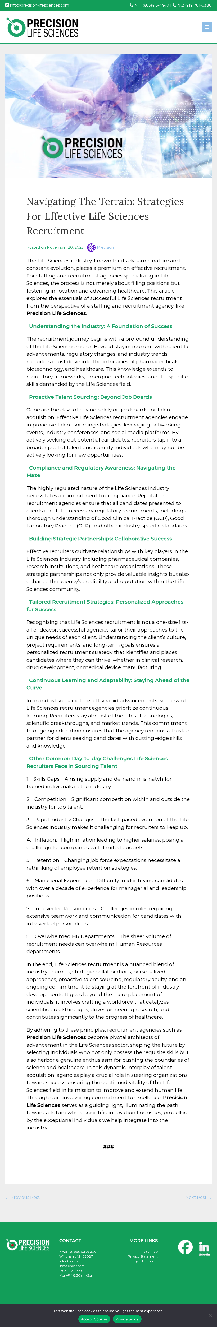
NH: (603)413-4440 (151, 5)
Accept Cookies (94, 1319)
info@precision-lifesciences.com (39, 5)
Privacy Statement (143, 1256)
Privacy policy (127, 1319)
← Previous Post (22, 1197)
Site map (150, 1252)
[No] (210, 1315)
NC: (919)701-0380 (194, 5)
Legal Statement (144, 1261)
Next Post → (199, 1197)
